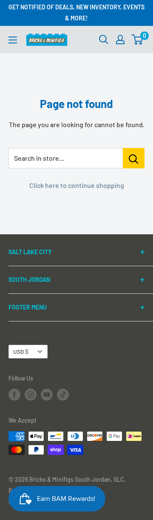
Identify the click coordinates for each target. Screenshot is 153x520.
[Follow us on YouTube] (47, 395)
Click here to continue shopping (76, 185)
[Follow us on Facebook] (14, 395)
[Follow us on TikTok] (63, 395)
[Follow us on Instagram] (31, 395)
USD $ (20, 351)
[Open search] (103, 39)
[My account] (120, 39)
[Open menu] (12, 40)
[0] (137, 39)
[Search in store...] (133, 158)
